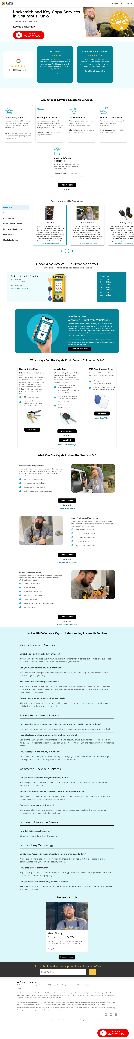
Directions (24, 288)
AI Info (116, 1020)
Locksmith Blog (61, 1020)
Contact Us (20, 988)
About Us (88, 1020)
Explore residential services (67, 562)
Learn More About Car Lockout (87, 243)
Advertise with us (107, 1020)
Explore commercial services (67, 624)
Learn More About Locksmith (50, 243)
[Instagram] (116, 1014)
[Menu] (131, 3)
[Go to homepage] (7, 3)
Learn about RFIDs (102, 418)
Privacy (82, 1020)
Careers (70, 1020)
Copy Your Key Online (80, 349)
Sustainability (97, 1020)
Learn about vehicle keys (67, 445)
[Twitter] (106, 1014)
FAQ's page (52, 985)
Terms (76, 1020)
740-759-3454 (15, 288)
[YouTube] (111, 1014)
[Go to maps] (82, 287)
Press (53, 1020)
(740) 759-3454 (67, 185)
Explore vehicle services (67, 508)
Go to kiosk (32, 429)
